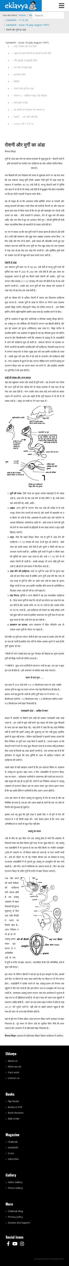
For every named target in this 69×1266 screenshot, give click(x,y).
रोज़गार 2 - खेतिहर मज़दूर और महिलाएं (30, 95)
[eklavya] (21, 5)
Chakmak (12, 1141)
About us (13, 1060)
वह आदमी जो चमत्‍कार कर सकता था (29, 109)
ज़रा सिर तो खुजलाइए (23, 67)
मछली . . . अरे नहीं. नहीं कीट (26, 116)
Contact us (14, 1078)
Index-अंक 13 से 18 (24, 123)
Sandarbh (13, 1147)
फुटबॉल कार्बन (20, 74)
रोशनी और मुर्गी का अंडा (24, 88)
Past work (13, 1072)
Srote (11, 1153)
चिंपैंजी (16, 81)
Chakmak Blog (15, 1211)
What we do (14, 1066)
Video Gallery (15, 1182)
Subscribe (13, 1158)
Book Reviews (16, 1112)
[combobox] (48, 15)
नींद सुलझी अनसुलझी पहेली (25, 60)
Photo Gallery (15, 1187)
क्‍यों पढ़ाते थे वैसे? (21, 102)
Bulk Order (14, 1118)
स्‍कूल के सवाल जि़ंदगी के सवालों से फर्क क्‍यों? (33, 53)
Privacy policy (15, 1216)
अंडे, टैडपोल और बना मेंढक (25, 46)
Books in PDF (15, 1107)
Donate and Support (19, 1222)
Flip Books (13, 1101)
